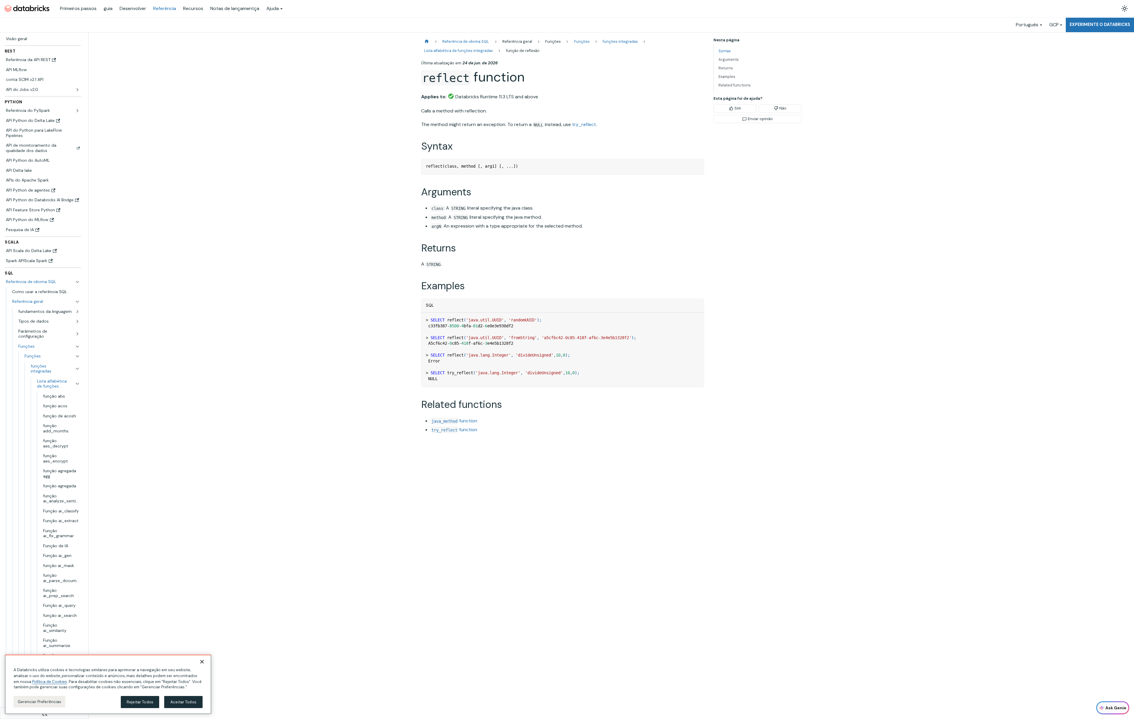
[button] (46, 301)
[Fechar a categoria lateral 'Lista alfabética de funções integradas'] (77, 384)
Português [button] (1027, 25)
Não (782, 108)
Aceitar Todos (183, 702)
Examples (726, 76)
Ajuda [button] (272, 8)
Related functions (734, 85)
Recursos (193, 8)
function (454, 421)
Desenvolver (133, 8)
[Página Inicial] (426, 41)
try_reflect (584, 124)
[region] (108, 684)
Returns (725, 68)
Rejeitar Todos (140, 702)
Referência (164, 8)
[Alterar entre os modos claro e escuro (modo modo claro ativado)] (1124, 8)
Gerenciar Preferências (39, 701)
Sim (737, 108)
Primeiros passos (78, 8)
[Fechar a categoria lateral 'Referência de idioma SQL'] (77, 281)
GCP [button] (1054, 25)
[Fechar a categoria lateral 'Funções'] (77, 356)
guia (108, 8)
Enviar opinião (760, 118)
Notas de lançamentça (234, 8)
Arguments (728, 59)
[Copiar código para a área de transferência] (697, 166)
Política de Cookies (49, 681)
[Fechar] (201, 661)
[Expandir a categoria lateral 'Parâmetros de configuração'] (77, 334)
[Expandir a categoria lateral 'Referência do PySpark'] (77, 110)
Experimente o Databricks (1100, 24)
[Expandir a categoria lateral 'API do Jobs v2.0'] (77, 89)
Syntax (724, 50)
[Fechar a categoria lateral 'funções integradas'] (77, 369)
